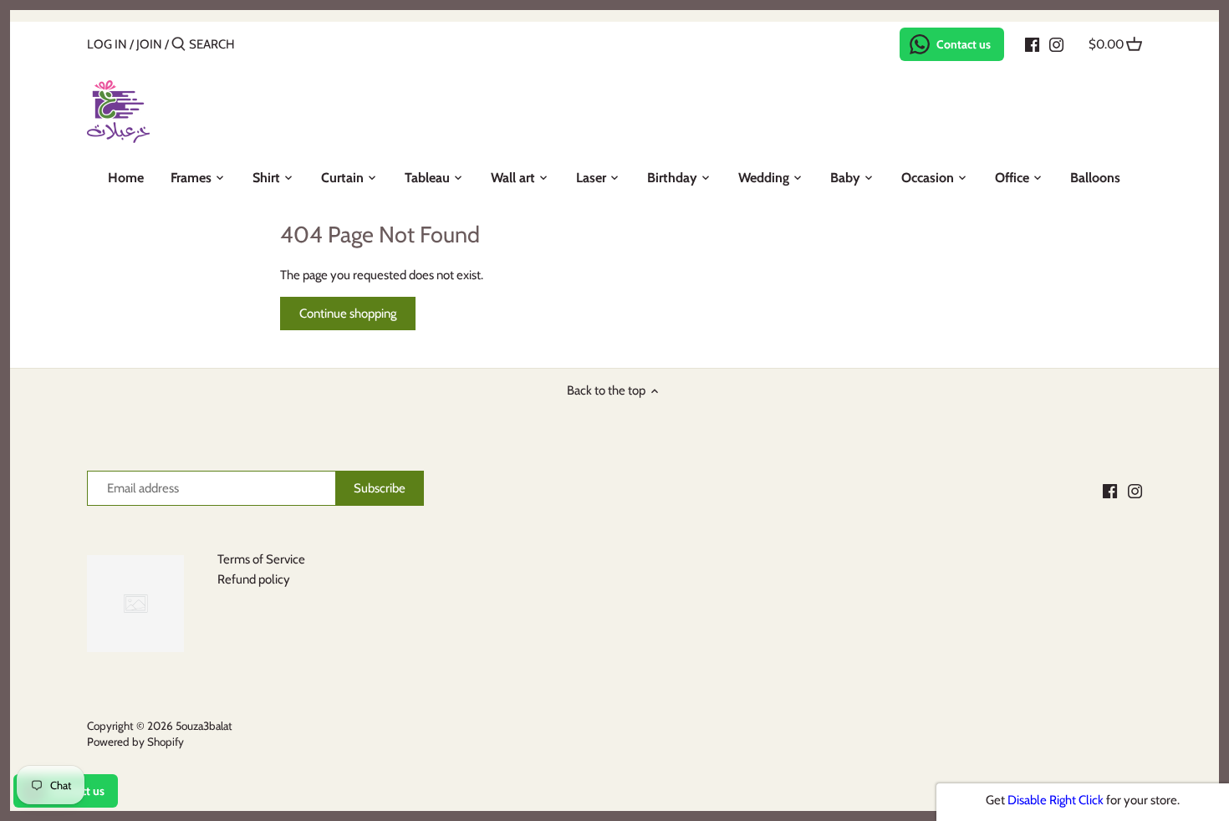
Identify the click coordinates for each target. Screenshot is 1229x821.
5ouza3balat (204, 725)
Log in (107, 44)
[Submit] (178, 45)
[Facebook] (1032, 43)
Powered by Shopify (135, 741)
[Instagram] (1056, 43)
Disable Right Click (1055, 800)
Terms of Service (261, 559)
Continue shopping (347, 313)
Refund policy (253, 579)
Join (149, 44)
